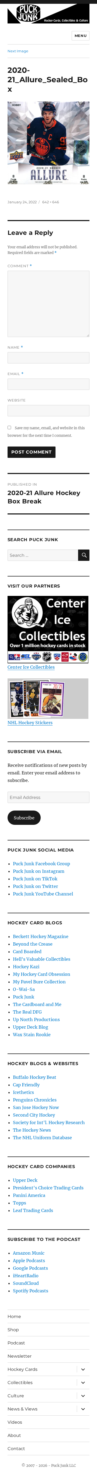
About (14, 1435)
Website (17, 400)
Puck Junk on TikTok (35, 878)
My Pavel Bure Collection (39, 981)
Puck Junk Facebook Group (41, 863)
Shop (13, 1329)
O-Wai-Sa (24, 989)
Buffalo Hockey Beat (34, 1077)
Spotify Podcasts (30, 1290)
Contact (16, 1448)
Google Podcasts (30, 1268)
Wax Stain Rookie (32, 1034)
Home (14, 1316)
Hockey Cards (22, 1369)
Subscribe (24, 818)
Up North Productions (36, 1019)
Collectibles (20, 1382)
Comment (20, 266)
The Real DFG (27, 1012)
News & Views (22, 1409)
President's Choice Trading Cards (48, 1187)
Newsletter (20, 1356)
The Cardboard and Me (37, 1004)
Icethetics (23, 1092)
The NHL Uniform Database (42, 1137)
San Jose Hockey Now (36, 1107)
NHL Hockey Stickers (30, 722)
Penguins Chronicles (35, 1100)
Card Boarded (27, 951)
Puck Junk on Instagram (38, 871)
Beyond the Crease (33, 944)
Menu (80, 35)
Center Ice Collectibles (31, 667)
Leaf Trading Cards (33, 1210)
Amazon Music (28, 1253)
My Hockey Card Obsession (41, 974)
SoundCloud (26, 1283)
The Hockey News (32, 1130)
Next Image (18, 51)
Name (15, 347)
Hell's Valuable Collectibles (41, 959)
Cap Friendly (26, 1084)
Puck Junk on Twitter (35, 886)
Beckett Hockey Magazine (40, 936)
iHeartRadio (26, 1275)
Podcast (16, 1342)
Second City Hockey (34, 1115)
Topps (19, 1203)
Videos (15, 1422)
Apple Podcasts (29, 1260)
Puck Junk (23, 997)
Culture (16, 1395)
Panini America (29, 1195)
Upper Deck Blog (30, 1027)
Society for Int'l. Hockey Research (49, 1122)
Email (16, 374)
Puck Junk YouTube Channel (43, 894)
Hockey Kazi (26, 966)
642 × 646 (50, 202)
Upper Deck (25, 1180)
